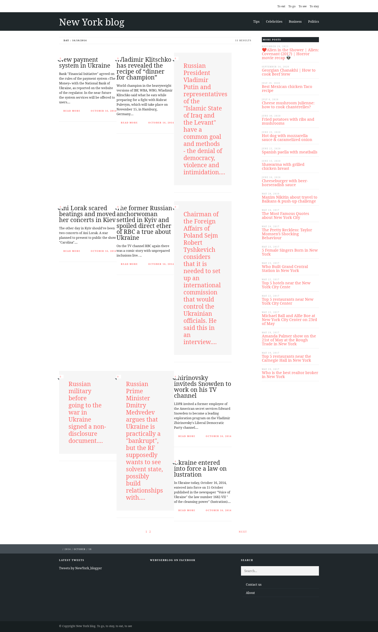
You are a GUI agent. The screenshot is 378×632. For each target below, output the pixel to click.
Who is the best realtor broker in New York (290, 374)
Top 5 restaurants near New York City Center (287, 301)
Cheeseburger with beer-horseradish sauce (285, 182)
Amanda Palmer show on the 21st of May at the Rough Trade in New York (289, 339)
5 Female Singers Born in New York (290, 252)
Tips (256, 21)
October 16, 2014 (104, 110)
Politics (313, 21)
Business (295, 21)
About (250, 593)
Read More (71, 110)
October (80, 549)
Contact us (253, 584)
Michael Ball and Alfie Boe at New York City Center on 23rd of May (289, 319)
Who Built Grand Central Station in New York (285, 268)
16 (90, 549)
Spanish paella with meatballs (289, 152)
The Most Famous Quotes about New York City (285, 215)
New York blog (91, 21)
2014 (68, 549)
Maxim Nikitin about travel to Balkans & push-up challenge (289, 199)
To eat (281, 6)
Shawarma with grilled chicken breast (283, 166)
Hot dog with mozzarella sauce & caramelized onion (287, 137)
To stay (314, 6)
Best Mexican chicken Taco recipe (287, 88)
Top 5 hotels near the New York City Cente (286, 284)
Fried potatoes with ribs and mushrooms (288, 121)
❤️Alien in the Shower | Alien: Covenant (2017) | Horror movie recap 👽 (290, 53)
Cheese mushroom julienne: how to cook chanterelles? (288, 104)
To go (292, 6)
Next (243, 531)
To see (303, 6)
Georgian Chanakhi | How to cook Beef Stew (289, 72)
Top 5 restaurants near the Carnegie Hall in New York (286, 358)
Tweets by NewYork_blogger (80, 568)
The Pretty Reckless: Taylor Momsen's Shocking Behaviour (287, 233)
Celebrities (274, 21)
